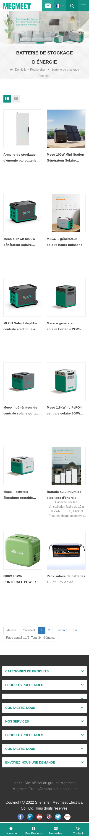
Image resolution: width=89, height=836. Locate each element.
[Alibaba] (68, 817)
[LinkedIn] (30, 817)
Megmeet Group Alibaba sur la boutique (45, 789)
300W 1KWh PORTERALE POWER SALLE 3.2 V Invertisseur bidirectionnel (22, 579)
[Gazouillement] (59, 817)
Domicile (20, 69)
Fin (75, 630)
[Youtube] (40, 817)
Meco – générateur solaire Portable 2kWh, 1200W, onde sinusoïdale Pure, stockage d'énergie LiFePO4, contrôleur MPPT (64, 326)
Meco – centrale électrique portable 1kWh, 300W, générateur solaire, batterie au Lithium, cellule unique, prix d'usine (22, 495)
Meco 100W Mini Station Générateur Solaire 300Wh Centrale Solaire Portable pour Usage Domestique (65, 158)
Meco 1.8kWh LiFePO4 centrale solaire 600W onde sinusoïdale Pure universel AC (64, 411)
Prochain (61, 630)
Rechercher (37, 69)
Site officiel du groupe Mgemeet (50, 783)
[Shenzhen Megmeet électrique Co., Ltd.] (17, 6)
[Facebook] (21, 817)
